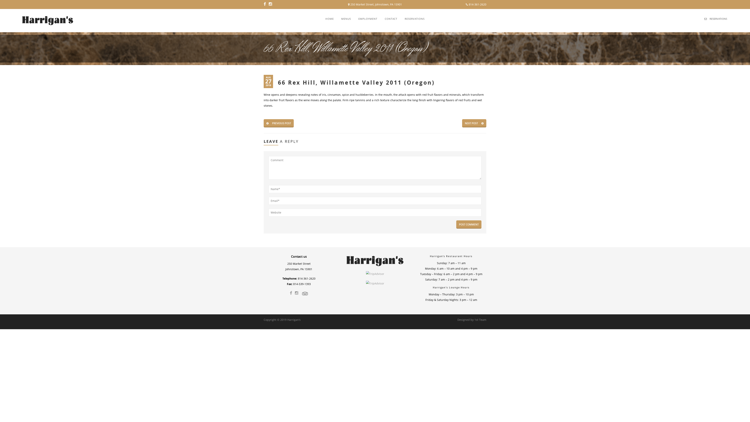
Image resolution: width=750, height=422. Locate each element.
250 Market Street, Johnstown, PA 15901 (376, 4)
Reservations (718, 19)
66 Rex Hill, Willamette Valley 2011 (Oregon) (356, 82)
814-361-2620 (477, 4)
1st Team (480, 320)
